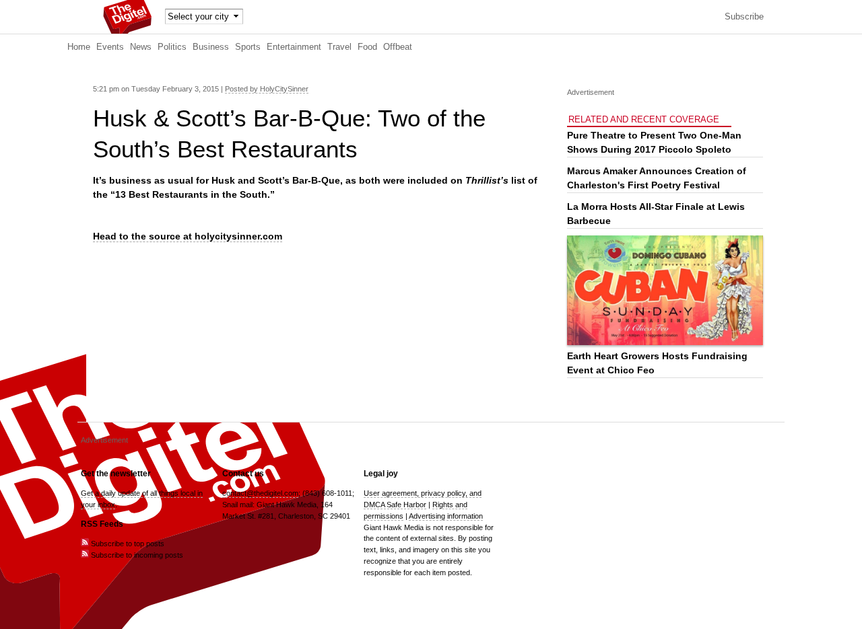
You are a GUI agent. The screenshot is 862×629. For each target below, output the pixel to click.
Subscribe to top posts (126, 544)
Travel (339, 47)
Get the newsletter (116, 473)
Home (78, 47)
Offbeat (397, 47)
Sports (248, 47)
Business (211, 47)
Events (110, 47)
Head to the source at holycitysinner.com (187, 236)
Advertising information (446, 516)
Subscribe (744, 17)
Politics (172, 47)
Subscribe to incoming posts (136, 555)
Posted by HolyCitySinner (266, 89)
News (141, 47)
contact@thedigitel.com (260, 493)
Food (367, 47)
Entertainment (294, 47)
